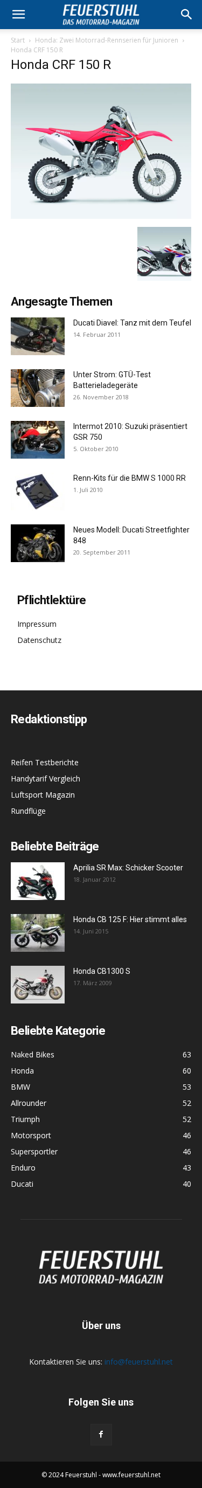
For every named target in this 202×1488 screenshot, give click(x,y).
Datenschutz (39, 640)
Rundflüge (28, 811)
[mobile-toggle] (18, 14)
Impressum (37, 624)
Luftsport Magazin (43, 795)
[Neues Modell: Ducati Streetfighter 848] (38, 543)
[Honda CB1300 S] (38, 984)
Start (18, 40)
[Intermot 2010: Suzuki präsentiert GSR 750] (38, 440)
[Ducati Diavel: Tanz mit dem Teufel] (38, 336)
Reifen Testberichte (45, 762)
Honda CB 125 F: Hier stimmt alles (130, 919)
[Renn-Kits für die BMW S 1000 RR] (38, 491)
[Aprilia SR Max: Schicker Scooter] (38, 881)
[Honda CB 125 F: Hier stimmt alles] (38, 933)
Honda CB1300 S (101, 971)
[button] (187, 14)
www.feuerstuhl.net (131, 1474)
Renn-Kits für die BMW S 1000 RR (129, 478)
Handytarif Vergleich (45, 778)
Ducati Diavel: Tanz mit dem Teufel (132, 323)
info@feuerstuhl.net (139, 1361)
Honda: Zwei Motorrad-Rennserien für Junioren (106, 40)
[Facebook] (101, 1434)
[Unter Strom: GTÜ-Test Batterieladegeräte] (38, 388)
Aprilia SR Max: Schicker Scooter (128, 867)
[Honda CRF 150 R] (101, 215)
